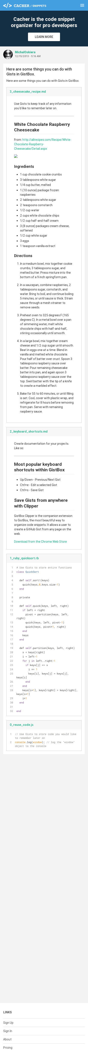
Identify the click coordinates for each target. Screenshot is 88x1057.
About (7, 1039)
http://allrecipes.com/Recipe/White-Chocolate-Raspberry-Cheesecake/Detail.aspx (42, 144)
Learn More (44, 37)
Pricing (7, 1048)
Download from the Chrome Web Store (40, 542)
